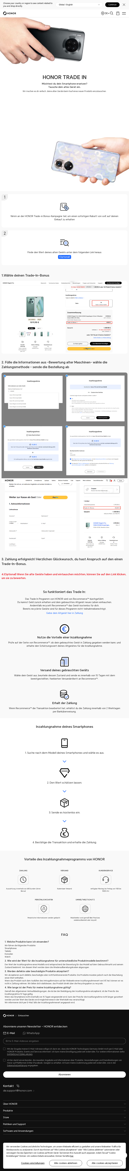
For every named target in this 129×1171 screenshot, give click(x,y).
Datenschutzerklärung (17, 1065)
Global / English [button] (66, 5)
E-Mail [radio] (11, 1033)
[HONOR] (10, 1015)
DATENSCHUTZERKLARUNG (19, 1054)
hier (71, 1156)
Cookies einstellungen (33, 1163)
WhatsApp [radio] (33, 1033)
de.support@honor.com (17, 1090)
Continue (112, 5)
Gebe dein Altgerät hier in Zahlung (64, 613)
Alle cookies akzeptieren (105, 1163)
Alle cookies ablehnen (65, 1163)
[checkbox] (64, 1052)
